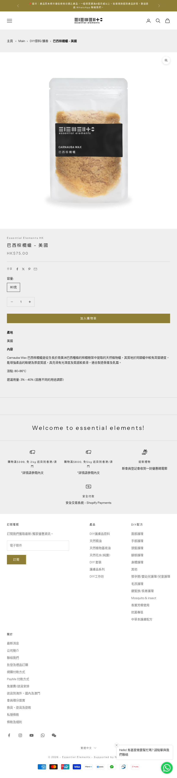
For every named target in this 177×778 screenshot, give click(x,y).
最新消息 (13, 643)
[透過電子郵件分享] (35, 269)
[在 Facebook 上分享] (17, 269)
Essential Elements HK (25, 238)
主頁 (10, 41)
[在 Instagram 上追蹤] (20, 735)
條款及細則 (14, 722)
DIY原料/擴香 (39, 41)
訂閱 (16, 559)
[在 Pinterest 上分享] (29, 269)
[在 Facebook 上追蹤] (9, 735)
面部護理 (137, 534)
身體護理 (137, 562)
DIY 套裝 (95, 562)
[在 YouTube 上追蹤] (31, 735)
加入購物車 (88, 318)
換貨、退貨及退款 (19, 707)
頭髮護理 (137, 548)
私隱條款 (13, 715)
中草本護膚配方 (141, 619)
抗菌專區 (137, 612)
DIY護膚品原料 (100, 534)
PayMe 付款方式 (18, 679)
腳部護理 (137, 555)
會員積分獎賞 (16, 700)
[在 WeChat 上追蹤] (54, 735)
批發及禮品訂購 (17, 665)
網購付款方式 (16, 672)
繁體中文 (86, 748)
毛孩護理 (137, 584)
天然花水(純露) (100, 555)
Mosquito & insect (143, 598)
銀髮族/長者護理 (142, 591)
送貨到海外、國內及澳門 (23, 693)
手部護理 (137, 541)
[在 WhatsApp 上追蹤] (43, 735)
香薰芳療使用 (140, 605)
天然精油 (96, 541)
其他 (134, 569)
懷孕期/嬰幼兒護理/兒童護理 (150, 576)
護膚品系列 (97, 569)
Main (21, 41)
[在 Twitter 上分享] (23, 269)
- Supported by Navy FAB (110, 757)
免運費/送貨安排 (18, 686)
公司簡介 (13, 651)
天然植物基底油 (100, 548)
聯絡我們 (13, 658)
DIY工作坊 (97, 576)
